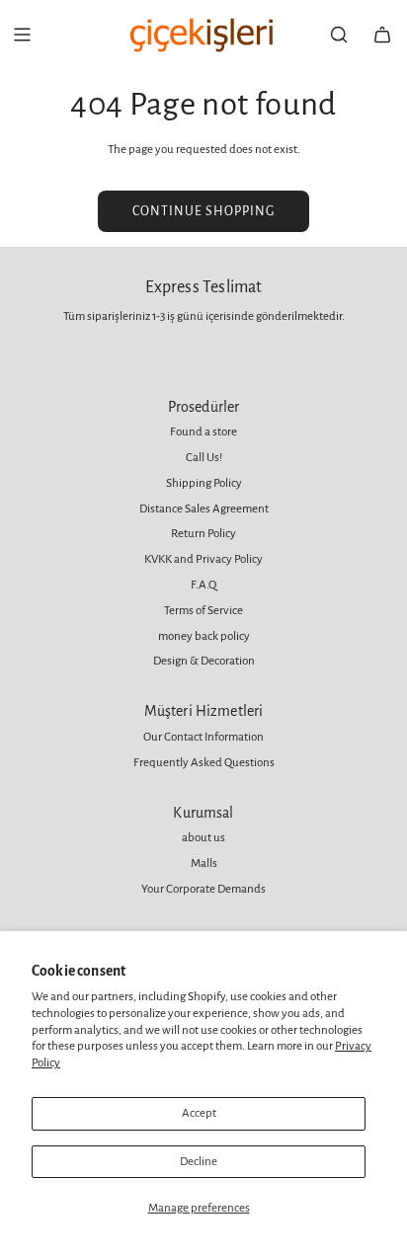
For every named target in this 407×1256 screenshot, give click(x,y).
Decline (198, 1161)
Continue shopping (203, 211)
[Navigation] (21, 34)
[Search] (339, 34)
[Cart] (382, 34)
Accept (199, 1113)
